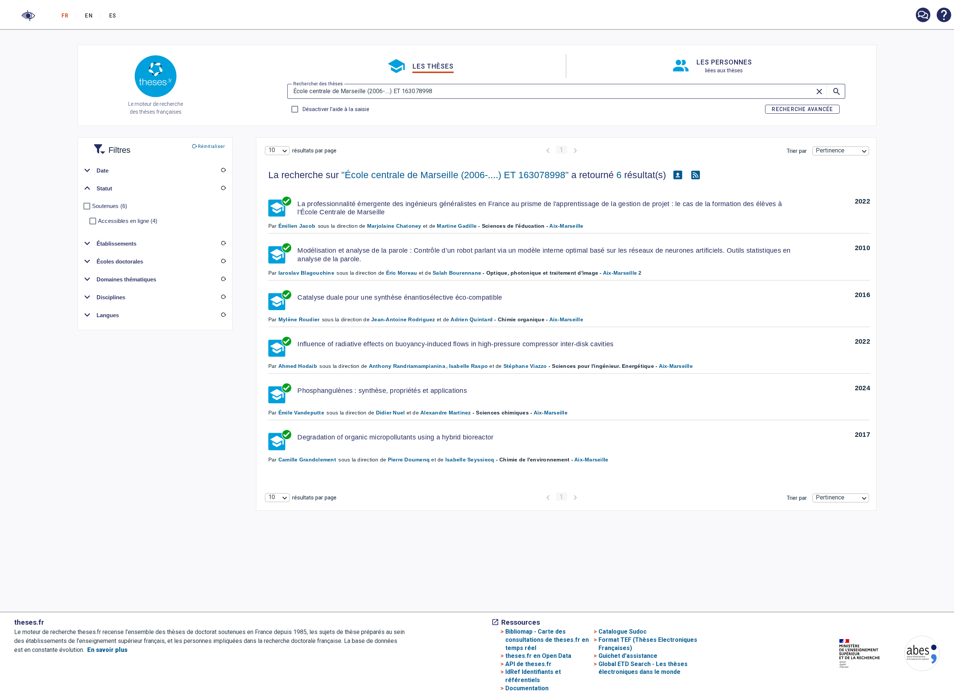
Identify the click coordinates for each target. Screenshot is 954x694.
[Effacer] (820, 91)
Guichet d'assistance (627, 655)
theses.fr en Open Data (538, 655)
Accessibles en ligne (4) (127, 221)
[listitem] (922, 15)
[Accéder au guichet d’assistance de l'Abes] (922, 15)
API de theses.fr (528, 664)
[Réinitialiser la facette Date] (223, 170)
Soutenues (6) (109, 206)
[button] (28, 15)
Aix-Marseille (566, 226)
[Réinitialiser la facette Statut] (223, 188)
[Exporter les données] (678, 175)
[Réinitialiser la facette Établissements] (223, 243)
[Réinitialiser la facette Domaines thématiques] (223, 279)
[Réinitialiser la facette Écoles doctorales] (223, 261)
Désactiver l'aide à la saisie (335, 109)
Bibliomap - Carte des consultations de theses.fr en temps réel (547, 639)
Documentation (527, 688)
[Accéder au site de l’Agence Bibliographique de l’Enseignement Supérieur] (914, 654)
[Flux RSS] (696, 175)
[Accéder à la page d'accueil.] (155, 77)
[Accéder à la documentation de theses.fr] (943, 15)
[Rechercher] (836, 91)
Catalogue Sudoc (622, 631)
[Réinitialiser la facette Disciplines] (223, 297)
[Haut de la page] (903, 684)
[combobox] (277, 150)
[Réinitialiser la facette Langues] (223, 315)
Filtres (110, 145)
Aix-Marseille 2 (622, 273)
